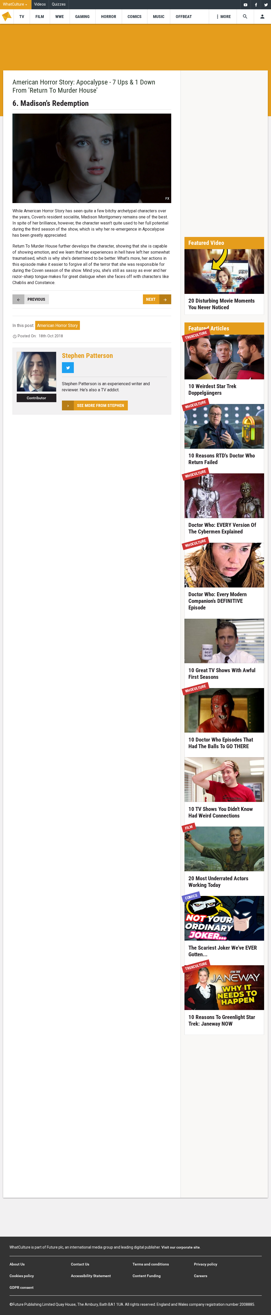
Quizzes (59, 4)
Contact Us (80, 1264)
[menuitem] (15, 4)
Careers (200, 1276)
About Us (17, 1264)
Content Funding (147, 1276)
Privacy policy (205, 1264)
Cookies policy (22, 1276)
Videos (40, 4)
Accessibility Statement (91, 1276)
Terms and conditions (151, 1264)
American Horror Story (57, 325)
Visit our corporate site (180, 1247)
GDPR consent (22, 1287)
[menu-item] (21, 16)
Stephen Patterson (87, 356)
